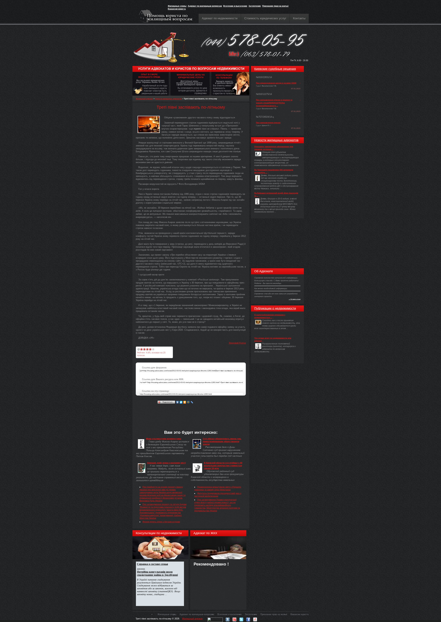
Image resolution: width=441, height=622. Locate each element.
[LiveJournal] (192, 402)
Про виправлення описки (268, 123)
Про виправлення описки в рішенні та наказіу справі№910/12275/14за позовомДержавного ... (274, 103)
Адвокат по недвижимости (220, 18)
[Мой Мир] (188, 402)
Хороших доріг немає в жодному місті (166, 463)
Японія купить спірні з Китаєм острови (161, 522)
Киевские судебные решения (275, 69)
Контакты (299, 18)
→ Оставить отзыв (294, 299)
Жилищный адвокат (144, 99)
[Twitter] (181, 402)
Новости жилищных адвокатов (168, 99)
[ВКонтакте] (177, 402)
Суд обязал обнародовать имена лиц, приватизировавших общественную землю (222, 441)
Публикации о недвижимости (275, 308)
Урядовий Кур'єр (237, 343)
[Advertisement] (198, 412)
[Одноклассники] (185, 402)
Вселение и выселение (235, 6)
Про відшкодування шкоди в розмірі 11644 (276, 83)
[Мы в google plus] (234, 618)
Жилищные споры (177, 6)
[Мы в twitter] (241, 618)
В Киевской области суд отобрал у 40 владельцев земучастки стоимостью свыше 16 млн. (223, 466)
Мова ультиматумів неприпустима (163, 439)
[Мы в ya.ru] (255, 618)
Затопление (255, 6)
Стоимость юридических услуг (265, 18)
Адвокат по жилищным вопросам (205, 6)
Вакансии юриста (177, 9)
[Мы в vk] (227, 618)
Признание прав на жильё (275, 6)
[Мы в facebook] (248, 618)
